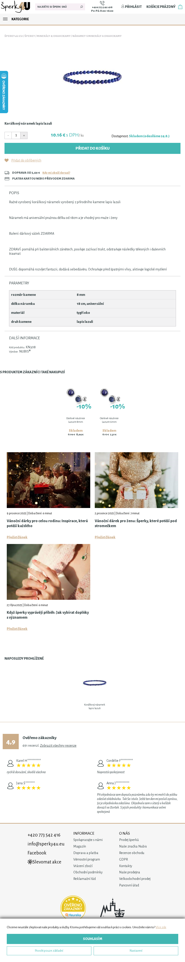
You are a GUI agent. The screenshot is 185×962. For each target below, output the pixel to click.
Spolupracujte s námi (88, 840)
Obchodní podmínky (88, 872)
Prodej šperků (129, 840)
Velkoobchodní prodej (134, 879)
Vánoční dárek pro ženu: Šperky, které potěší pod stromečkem (136, 523)
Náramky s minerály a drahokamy (97, 36)
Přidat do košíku (93, 148)
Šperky (30, 36)
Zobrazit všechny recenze (58, 745)
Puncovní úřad (129, 885)
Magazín (79, 846)
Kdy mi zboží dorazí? (56, 172)
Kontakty (125, 866)
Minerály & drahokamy (54, 36)
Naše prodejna (129, 872)
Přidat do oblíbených (26, 160)
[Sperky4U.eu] (16, 12)
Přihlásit (133, 7)
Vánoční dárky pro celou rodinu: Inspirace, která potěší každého (47, 523)
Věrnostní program (86, 859)
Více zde (161, 927)
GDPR (123, 859)
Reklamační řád (84, 879)
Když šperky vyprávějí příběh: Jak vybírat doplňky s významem (48, 615)
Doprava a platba (85, 853)
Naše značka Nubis (133, 846)
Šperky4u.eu (14, 36)
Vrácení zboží (82, 866)
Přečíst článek (17, 537)
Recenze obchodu (131, 853)
